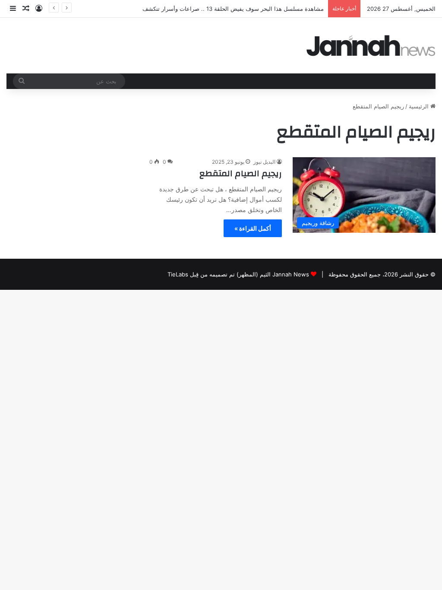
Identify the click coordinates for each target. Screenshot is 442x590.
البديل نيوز (264, 162)
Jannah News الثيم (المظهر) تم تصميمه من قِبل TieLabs (238, 274)
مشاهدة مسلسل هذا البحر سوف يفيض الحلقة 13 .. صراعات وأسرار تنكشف (233, 8)
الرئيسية (419, 106)
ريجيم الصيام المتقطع (240, 173)
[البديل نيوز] (371, 45)
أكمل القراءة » (252, 228)
